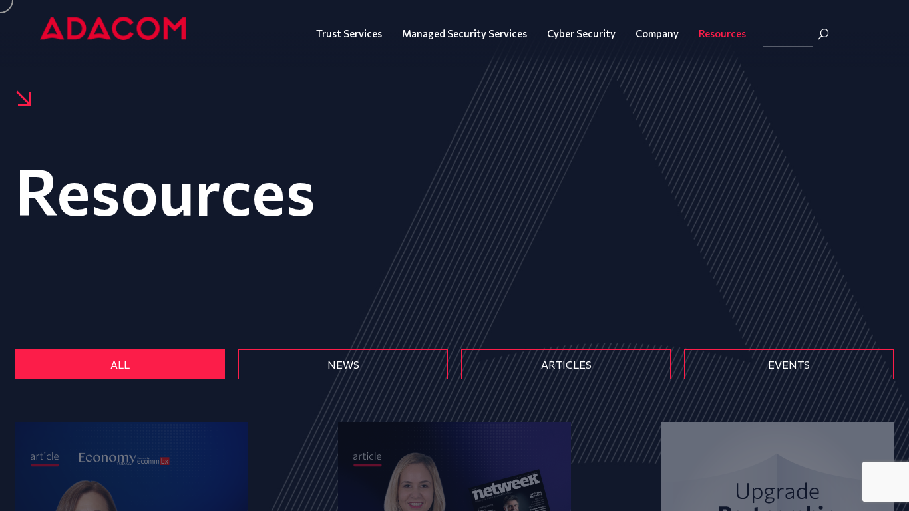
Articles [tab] (566, 364)
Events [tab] (789, 364)
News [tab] (343, 364)
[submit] (823, 34)
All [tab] (120, 364)
